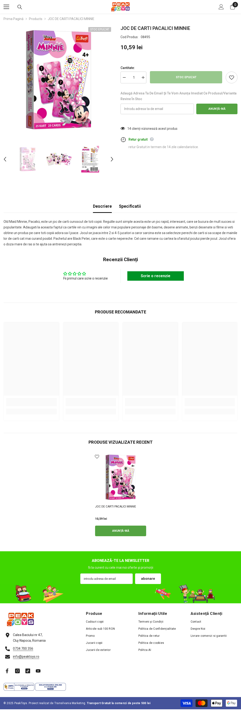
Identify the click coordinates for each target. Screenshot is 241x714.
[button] (4, 159)
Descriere (102, 206)
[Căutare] (20, 7)
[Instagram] (17, 671)
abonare (148, 578)
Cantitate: (127, 68)
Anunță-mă (216, 108)
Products (35, 19)
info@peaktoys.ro (26, 656)
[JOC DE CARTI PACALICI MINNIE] (121, 477)
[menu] (6, 7)
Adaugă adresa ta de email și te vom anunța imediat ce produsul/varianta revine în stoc (178, 96)
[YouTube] (38, 671)
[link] (31, 402)
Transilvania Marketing (69, 703)
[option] (58, 80)
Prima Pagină (14, 19)
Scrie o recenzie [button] (155, 276)
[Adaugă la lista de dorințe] (231, 77)
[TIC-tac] (28, 671)
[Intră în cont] (221, 6)
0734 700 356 (23, 648)
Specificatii (130, 206)
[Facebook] (7, 671)
